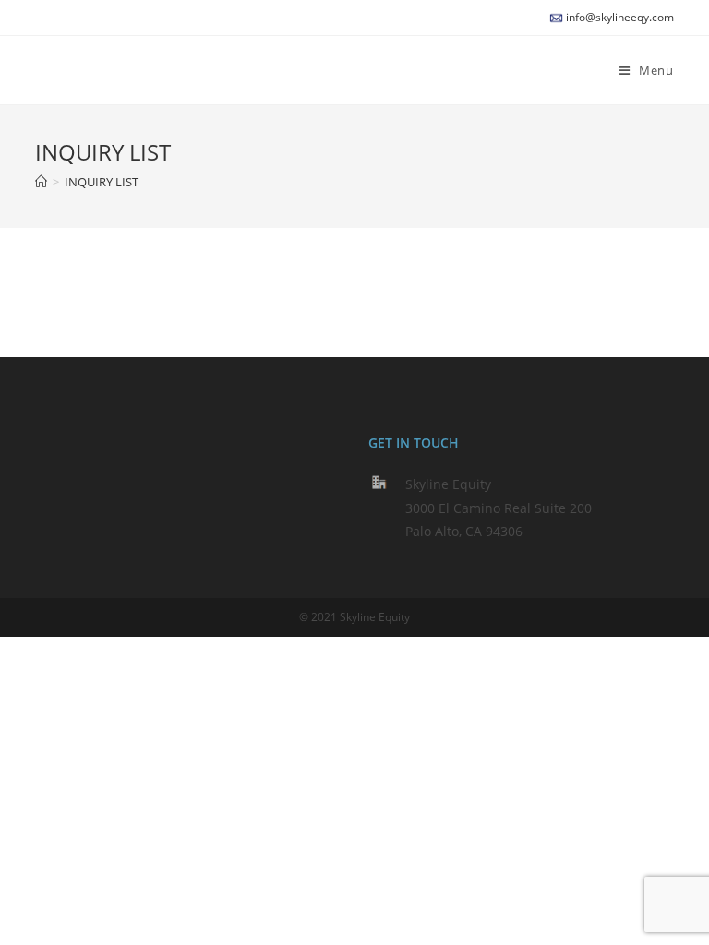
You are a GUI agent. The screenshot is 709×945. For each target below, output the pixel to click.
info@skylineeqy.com (620, 17)
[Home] (41, 181)
